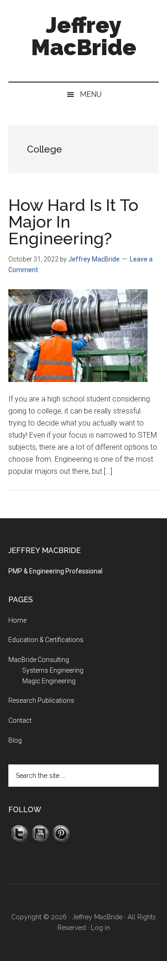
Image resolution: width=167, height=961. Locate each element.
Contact (20, 720)
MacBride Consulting (38, 659)
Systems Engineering (53, 670)
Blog (15, 740)
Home (17, 620)
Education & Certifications (46, 639)
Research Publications (41, 700)
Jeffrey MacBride (83, 36)
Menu (91, 94)
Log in (100, 927)
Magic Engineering (49, 681)
